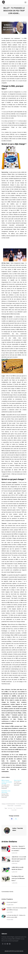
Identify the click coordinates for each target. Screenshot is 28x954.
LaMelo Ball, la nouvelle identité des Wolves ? (17, 868)
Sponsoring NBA (19, 808)
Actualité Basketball (10, 803)
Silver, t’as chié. (17, 780)
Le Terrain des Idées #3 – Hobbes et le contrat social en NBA (16, 916)
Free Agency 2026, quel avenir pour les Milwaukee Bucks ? (18, 878)
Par (20, 803)
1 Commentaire (17, 805)
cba (14, 808)
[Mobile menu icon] (25, 2)
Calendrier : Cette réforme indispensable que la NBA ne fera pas (16, 908)
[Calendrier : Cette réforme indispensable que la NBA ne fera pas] (3, 909)
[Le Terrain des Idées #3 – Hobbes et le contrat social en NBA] (3, 916)
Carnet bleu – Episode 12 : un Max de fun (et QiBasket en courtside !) (18, 848)
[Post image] (6, 849)
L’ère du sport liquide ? (12, 902)
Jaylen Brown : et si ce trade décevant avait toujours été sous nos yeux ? (19, 859)
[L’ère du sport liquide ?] (3, 903)
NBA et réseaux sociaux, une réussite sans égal (7, 782)
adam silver (10, 808)
